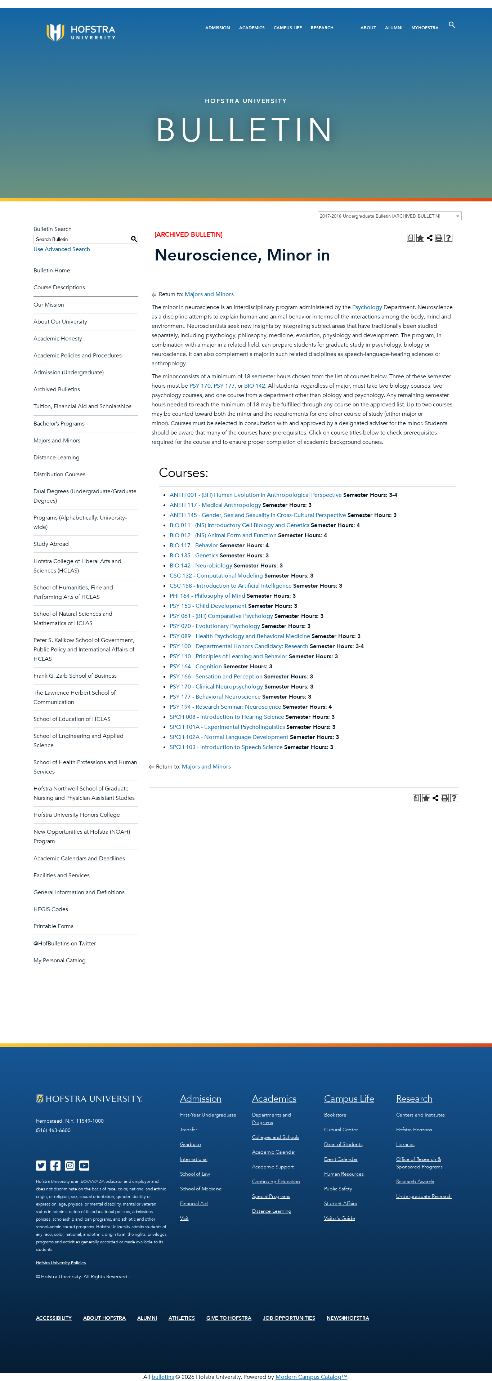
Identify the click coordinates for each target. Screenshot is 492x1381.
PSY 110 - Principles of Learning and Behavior (228, 656)
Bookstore (335, 1115)
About (368, 28)
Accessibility (54, 1318)
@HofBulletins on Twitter (64, 944)
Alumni (393, 28)
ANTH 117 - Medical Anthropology (215, 505)
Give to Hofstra (229, 1318)
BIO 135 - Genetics (194, 556)
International (193, 1159)
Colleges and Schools (275, 1137)
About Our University (60, 322)
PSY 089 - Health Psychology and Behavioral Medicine (240, 636)
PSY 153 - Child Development (208, 606)
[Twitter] (41, 1168)
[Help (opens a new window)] (448, 238)
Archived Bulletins (56, 389)
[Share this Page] (430, 238)
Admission (217, 28)
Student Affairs (340, 1203)
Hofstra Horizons (414, 1129)
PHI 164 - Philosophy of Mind (207, 596)
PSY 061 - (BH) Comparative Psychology (221, 616)
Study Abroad (51, 544)
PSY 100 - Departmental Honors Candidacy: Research (239, 646)
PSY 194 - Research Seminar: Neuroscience (225, 707)
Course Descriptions (59, 287)
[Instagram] (70, 1168)
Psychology (367, 307)
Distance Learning (56, 458)
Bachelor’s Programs (59, 424)
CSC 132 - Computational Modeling (216, 576)
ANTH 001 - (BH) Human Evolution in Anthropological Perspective (256, 495)
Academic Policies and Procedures (77, 356)
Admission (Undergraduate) (68, 373)
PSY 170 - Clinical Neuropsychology (216, 687)
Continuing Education (276, 1181)
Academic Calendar (274, 1152)
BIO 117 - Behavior (194, 545)
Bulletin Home (51, 271)
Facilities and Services (61, 875)
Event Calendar (341, 1159)
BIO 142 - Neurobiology (201, 566)
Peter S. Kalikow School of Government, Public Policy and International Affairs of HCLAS (83, 649)
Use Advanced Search (61, 249)
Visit (184, 1218)
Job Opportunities (289, 1318)
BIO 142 (254, 386)
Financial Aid (194, 1203)
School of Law (195, 1174)
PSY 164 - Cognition (196, 667)
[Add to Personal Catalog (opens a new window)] (420, 238)
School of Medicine (201, 1188)
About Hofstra (104, 1318)
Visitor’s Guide (339, 1218)
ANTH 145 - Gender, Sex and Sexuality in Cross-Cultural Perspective (258, 515)
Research (322, 28)
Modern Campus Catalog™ (311, 1377)
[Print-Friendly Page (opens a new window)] (439, 238)
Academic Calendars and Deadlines (79, 859)
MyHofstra (425, 28)
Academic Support (273, 1166)
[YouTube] (84, 1168)
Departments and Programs (271, 1119)
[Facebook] (55, 1168)
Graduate (190, 1144)
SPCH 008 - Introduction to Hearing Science (227, 717)
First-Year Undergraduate (208, 1115)
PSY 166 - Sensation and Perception (216, 677)
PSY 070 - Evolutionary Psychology (215, 626)
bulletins (163, 1377)
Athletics (182, 1318)
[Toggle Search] (452, 25)
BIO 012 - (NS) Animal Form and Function (223, 535)
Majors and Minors (56, 441)
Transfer (188, 1129)
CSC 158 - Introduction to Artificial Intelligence (231, 586)
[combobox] (390, 215)
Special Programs (271, 1196)
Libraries (405, 1144)
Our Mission (48, 305)
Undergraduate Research (424, 1196)
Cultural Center (341, 1129)
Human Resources (344, 1174)
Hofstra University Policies (61, 1263)
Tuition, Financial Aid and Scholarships (82, 406)
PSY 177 (224, 386)
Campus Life (288, 28)
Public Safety (338, 1188)
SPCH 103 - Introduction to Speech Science (226, 747)
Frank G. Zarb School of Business (75, 676)
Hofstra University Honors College (76, 815)
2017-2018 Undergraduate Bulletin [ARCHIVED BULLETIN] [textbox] (380, 216)
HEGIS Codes (50, 909)
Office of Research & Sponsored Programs (419, 1163)
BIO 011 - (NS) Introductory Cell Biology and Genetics (239, 525)
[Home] (108, 32)
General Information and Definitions (79, 892)
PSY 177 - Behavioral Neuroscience (215, 697)
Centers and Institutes (420, 1115)
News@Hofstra (348, 1318)
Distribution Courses (59, 474)
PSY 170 (200, 386)
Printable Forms (53, 926)
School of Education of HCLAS (72, 719)
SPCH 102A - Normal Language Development (229, 737)
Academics (252, 28)
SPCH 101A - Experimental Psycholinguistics (227, 727)
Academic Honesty (57, 339)
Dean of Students (343, 1144)
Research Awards (415, 1181)
